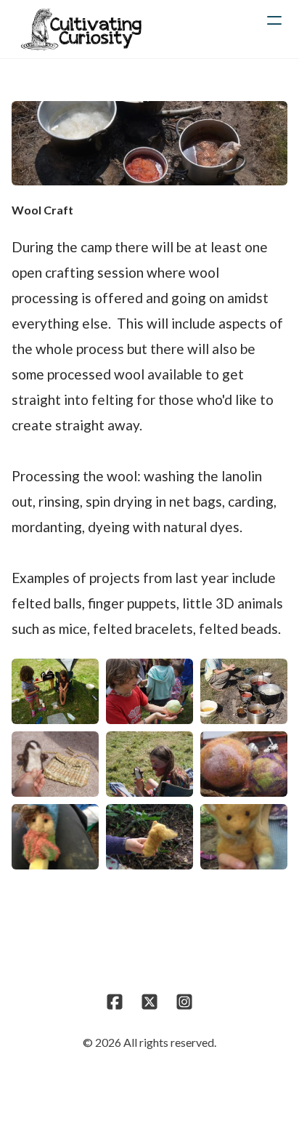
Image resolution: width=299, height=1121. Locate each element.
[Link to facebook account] (114, 1001)
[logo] (80, 29)
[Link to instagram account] (184, 1001)
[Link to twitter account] (149, 1001)
